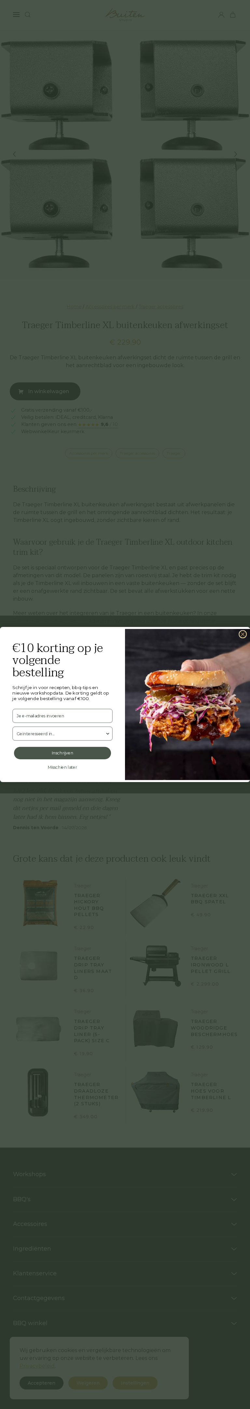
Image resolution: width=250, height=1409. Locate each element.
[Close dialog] (242, 634)
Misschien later (62, 767)
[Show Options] (107, 733)
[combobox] (61, 733)
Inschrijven (63, 753)
